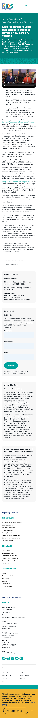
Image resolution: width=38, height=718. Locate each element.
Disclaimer (5, 672)
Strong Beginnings (8, 533)
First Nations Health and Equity (12, 522)
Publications (6, 612)
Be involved (7, 546)
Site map (4, 682)
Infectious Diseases (8, 527)
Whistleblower (6, 675)
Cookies (4, 678)
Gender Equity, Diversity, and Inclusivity (14, 617)
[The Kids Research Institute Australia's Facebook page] (4, 658)
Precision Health (7, 530)
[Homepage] (7, 6)
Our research (8, 518)
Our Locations (6, 615)
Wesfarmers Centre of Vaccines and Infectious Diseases (18, 121)
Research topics (7, 540)
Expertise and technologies (11, 538)
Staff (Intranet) (7, 586)
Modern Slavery (24, 675)
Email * (7, 352)
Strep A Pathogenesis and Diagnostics (16, 182)
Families (4, 573)
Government (6, 583)
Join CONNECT (7, 550)
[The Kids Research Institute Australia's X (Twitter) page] (12, 658)
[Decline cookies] (32, 710)
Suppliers (5, 581)
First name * (8, 331)
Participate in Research (9, 555)
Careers (22, 678)
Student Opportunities (9, 561)
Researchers (6, 578)
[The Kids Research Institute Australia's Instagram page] (8, 658)
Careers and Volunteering (10, 558)
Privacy (22, 672)
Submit (11, 365)
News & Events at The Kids (11, 22)
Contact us (5, 563)
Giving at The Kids (8, 553)
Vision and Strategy (8, 607)
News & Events (14, 19)
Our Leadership (7, 609)
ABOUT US (6, 603)
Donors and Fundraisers (9, 576)
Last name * (8, 342)
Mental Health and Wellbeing (11, 535)
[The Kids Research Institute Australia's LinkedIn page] (21, 658)
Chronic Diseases (7, 525)
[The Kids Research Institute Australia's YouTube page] (17, 658)
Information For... (9, 569)
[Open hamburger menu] (33, 6)
